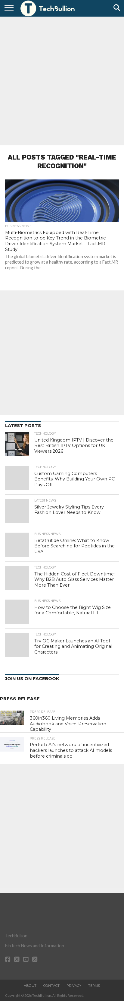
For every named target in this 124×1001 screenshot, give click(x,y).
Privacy (74, 986)
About (30, 986)
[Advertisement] (62, 80)
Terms (94, 986)
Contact (51, 986)
